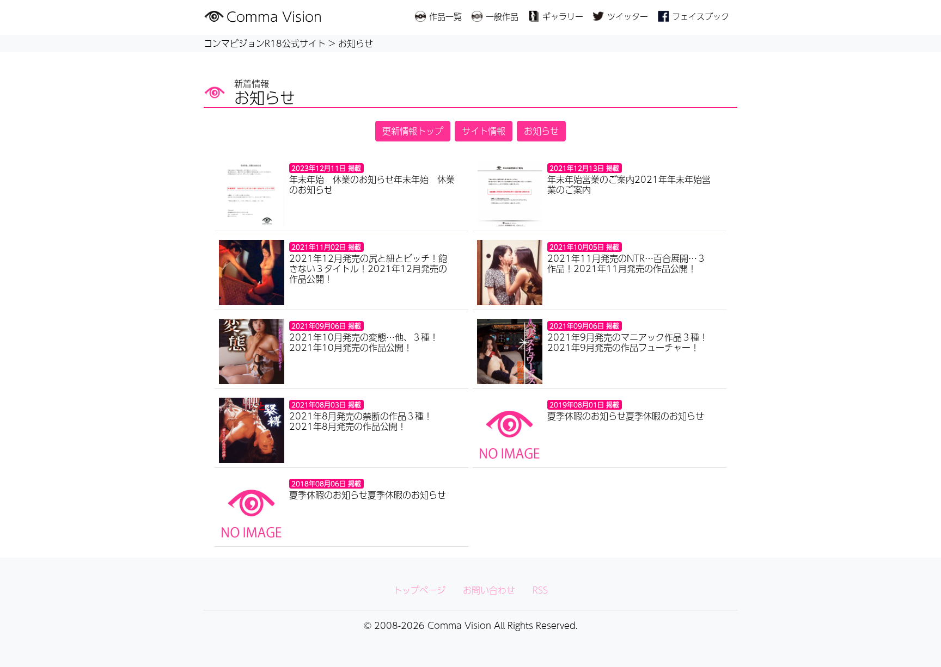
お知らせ (541, 131)
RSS (540, 590)
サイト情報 (483, 131)
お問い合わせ (489, 590)
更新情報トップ (412, 131)
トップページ (419, 590)
